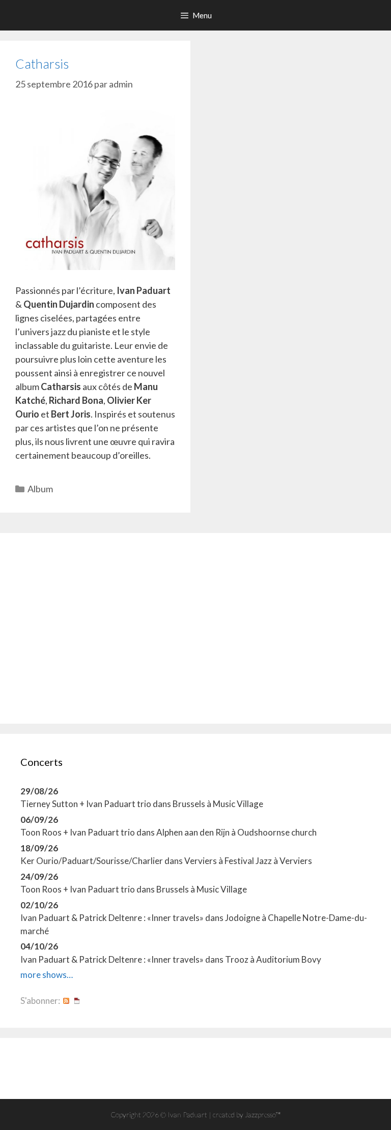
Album (40, 488)
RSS (66, 1000)
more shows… (46, 974)
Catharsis (42, 63)
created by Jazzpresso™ (247, 1114)
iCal (77, 1000)
